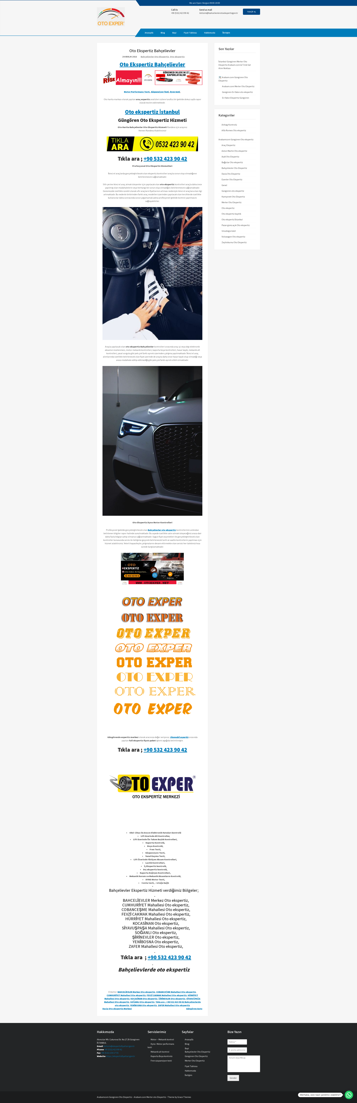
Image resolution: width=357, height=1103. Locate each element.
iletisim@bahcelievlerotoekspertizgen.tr (218, 13)
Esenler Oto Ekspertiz (232, 179)
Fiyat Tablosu (190, 32)
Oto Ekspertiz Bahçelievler (152, 64)
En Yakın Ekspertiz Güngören (235, 97)
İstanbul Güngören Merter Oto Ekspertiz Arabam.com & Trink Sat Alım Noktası (235, 65)
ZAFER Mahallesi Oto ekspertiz (174, 1005)
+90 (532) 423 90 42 (113, 1049)
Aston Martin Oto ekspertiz (234, 150)
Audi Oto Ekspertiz (230, 156)
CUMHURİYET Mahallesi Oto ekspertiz (126, 995)
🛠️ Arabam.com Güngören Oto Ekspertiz (233, 79)
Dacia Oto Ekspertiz (231, 173)
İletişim (226, 32)
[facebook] (240, 3)
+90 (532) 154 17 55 (110, 1052)
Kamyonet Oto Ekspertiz (233, 196)
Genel (224, 185)
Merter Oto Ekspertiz (231, 202)
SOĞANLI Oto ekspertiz (142, 1002)
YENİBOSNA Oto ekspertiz (143, 1005)
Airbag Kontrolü (229, 124)
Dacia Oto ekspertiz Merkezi (117, 1008)
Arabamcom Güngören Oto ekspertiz (236, 139)
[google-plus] (250, 3)
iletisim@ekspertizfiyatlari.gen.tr (119, 1046)
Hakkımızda (209, 32)
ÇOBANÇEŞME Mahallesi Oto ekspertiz (176, 991)
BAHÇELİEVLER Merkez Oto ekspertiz (136, 991)
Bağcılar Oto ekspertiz (232, 162)
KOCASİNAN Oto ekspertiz (144, 998)
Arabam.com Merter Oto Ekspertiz (238, 86)
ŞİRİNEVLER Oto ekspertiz (171, 998)
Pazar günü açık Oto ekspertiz (236, 225)
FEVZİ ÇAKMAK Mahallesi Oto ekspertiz (167, 995)
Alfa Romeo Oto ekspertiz (234, 130)
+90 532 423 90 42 (165, 158)
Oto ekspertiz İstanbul (152, 111)
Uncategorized (229, 230)
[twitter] (245, 3)
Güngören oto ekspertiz (233, 190)
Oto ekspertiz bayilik (231, 213)
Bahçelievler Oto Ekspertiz (155, 56)
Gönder (233, 1078)
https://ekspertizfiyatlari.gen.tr (120, 1056)
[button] (349, 1095)
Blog (163, 32)
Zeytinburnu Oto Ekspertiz (234, 242)
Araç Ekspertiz (228, 145)
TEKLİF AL (251, 11)
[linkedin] (255, 3)
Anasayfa (149, 32)
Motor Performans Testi (137, 91)
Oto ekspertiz (177, 56)
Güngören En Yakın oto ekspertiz (237, 92)
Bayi (174, 32)
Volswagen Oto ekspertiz (233, 236)
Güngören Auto (194, 1008)
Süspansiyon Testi (160, 91)
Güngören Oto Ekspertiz (196, 1056)
